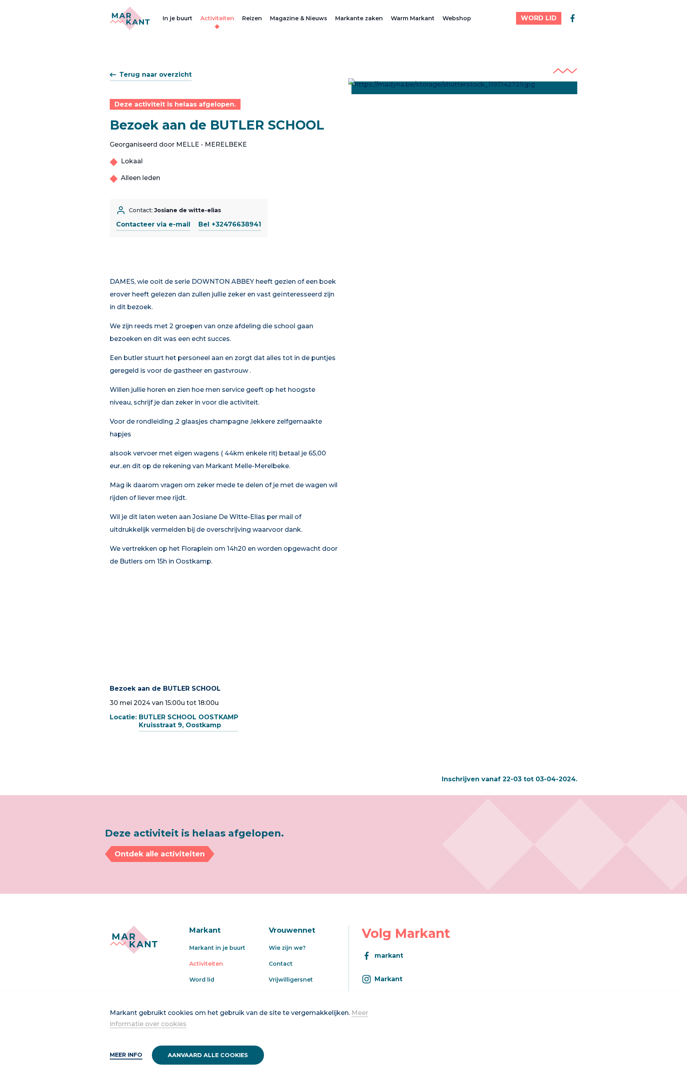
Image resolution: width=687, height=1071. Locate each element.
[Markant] (130, 18)
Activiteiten (217, 18)
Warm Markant (413, 18)
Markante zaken (359, 18)
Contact (281, 963)
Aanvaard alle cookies (208, 1055)
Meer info (126, 1054)
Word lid (201, 979)
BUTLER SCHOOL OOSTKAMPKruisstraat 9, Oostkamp (188, 721)
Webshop (456, 18)
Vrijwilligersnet (291, 979)
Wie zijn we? (287, 947)
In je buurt (177, 18)
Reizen (252, 18)
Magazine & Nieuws (298, 18)
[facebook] (572, 18)
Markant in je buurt (217, 947)
